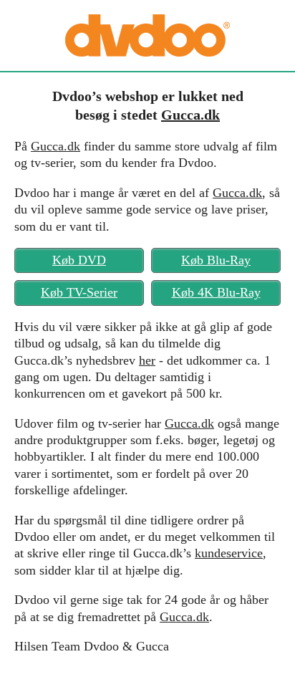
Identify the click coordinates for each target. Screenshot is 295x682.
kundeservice (229, 553)
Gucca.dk (190, 115)
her (147, 360)
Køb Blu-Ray (216, 260)
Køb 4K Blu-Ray (216, 292)
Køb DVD (79, 260)
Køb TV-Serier (79, 292)
